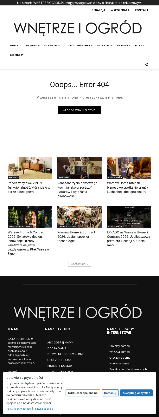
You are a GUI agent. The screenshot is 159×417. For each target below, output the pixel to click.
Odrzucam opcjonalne (83, 392)
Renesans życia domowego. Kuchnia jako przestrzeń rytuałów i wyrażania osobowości (77, 189)
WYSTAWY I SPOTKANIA (20, 226)
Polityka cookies (43, 408)
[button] (146, 64)
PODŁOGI (13, 177)
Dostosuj (110, 392)
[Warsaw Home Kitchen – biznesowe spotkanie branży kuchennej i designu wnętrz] (129, 168)
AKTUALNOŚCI (115, 177)
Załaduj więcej (78, 263)
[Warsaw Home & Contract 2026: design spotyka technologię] (79, 217)
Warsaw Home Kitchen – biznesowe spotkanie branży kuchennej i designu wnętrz (127, 187)
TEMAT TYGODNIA (68, 226)
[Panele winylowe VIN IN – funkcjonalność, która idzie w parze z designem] (30, 168)
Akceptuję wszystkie (136, 392)
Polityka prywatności (18, 408)
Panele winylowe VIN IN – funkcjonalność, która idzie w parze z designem (29, 187)
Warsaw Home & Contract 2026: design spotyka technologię (76, 236)
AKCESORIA (64, 177)
